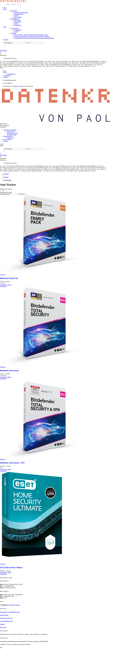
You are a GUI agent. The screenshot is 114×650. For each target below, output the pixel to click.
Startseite (6, 174)
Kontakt (2, 624)
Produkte (6, 177)
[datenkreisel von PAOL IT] (13, 4)
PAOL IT (16, 86)
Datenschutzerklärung (6, 618)
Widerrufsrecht (4, 615)
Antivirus (2, 274)
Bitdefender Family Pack (9, 278)
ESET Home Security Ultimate (11, 567)
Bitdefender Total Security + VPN (12, 463)
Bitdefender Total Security (9, 370)
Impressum (3, 627)
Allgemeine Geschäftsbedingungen (10, 612)
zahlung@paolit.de (14, 605)
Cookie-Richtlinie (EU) (6, 621)
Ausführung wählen (5, 284)
